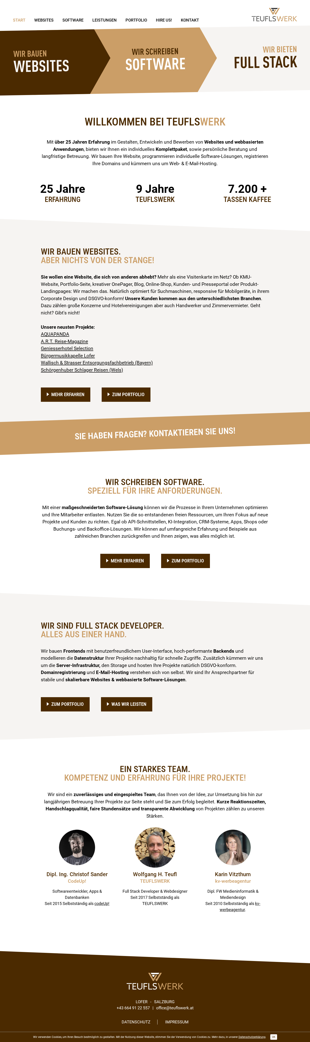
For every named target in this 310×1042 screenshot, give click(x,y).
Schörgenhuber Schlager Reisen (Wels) (82, 370)
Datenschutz (136, 1022)
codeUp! (101, 903)
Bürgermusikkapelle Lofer (68, 355)
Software (73, 20)
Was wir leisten (128, 704)
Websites (44, 20)
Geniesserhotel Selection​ (67, 348)
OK (274, 1037)
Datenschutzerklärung (252, 1037)
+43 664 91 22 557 (133, 1007)
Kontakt (190, 20)
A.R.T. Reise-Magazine (64, 341)
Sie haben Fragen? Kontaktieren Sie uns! (155, 433)
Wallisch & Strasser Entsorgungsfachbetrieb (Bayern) (97, 362)
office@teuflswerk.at (175, 1007)
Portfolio (136, 20)
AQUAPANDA (55, 334)
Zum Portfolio (128, 394)
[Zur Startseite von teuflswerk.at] (274, 14)
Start (19, 20)
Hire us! (164, 20)
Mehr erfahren (67, 394)
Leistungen (104, 20)
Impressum (177, 1022)
